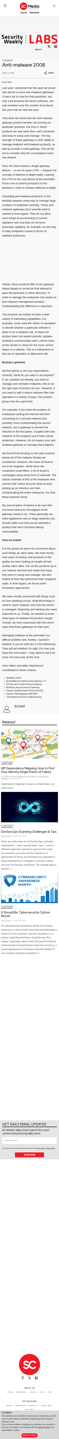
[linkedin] (55, 46)
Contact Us (33, 1392)
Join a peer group (46, 1405)
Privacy (50, 1392)
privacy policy (44, 1427)
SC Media (10, 1392)
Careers (41, 1392)
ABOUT (38, 49)
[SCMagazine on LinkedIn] (36, 1378)
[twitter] (49, 46)
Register (34, 13)
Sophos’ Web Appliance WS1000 (21, 694)
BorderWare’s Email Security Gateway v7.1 (26, 681)
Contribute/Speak (20, 1405)
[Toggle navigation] (5, 6)
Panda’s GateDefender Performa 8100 (24, 690)
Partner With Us (29, 1409)
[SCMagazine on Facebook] (23, 1378)
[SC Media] (29, 6)
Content (7, 60)
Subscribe (29, 1155)
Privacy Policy (51, 1148)
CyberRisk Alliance (21, 1392)
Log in (23, 13)
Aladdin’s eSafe (13, 678)
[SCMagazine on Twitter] (29, 1378)
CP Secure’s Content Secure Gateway (24, 684)
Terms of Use (40, 1148)
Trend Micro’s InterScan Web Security (24, 697)
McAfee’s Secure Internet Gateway (22, 687)
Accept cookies (29, 1435)
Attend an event (33, 1405)
